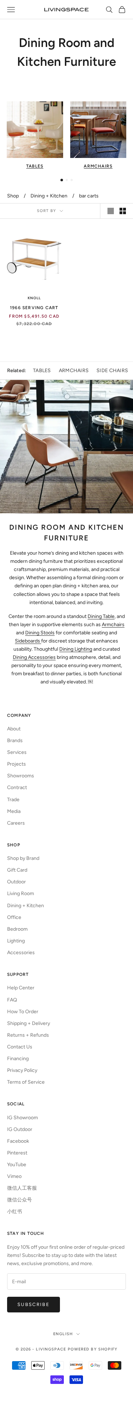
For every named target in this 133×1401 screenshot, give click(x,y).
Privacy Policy (22, 1070)
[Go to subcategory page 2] (67, 180)
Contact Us (19, 1047)
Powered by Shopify (93, 1349)
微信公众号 (19, 1200)
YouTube (16, 1165)
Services (17, 752)
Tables (42, 371)
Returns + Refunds (28, 1035)
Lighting (16, 941)
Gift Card (17, 870)
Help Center (20, 988)
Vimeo (14, 1176)
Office (14, 917)
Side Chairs (112, 371)
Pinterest (17, 1153)
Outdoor (16, 882)
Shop (13, 196)
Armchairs (74, 371)
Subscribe (33, 1304)
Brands (15, 740)
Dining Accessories (34, 657)
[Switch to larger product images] (110, 210)
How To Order (22, 1012)
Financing (18, 1059)
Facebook (18, 1141)
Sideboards (28, 641)
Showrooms (20, 776)
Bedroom (17, 929)
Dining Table (101, 616)
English (63, 1334)
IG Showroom (22, 1118)
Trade (13, 800)
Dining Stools (40, 633)
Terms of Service (26, 1082)
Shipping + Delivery (28, 1023)
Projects (16, 764)
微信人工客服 (22, 1188)
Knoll (34, 298)
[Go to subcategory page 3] (72, 180)
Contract (17, 787)
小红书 (14, 1212)
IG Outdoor (19, 1129)
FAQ (12, 1000)
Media (14, 811)
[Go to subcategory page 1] (61, 180)
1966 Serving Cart (34, 307)
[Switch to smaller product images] (123, 210)
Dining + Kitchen (49, 196)
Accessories (21, 953)
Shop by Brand (23, 858)
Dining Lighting (75, 649)
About (14, 729)
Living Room (20, 893)
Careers (16, 823)
